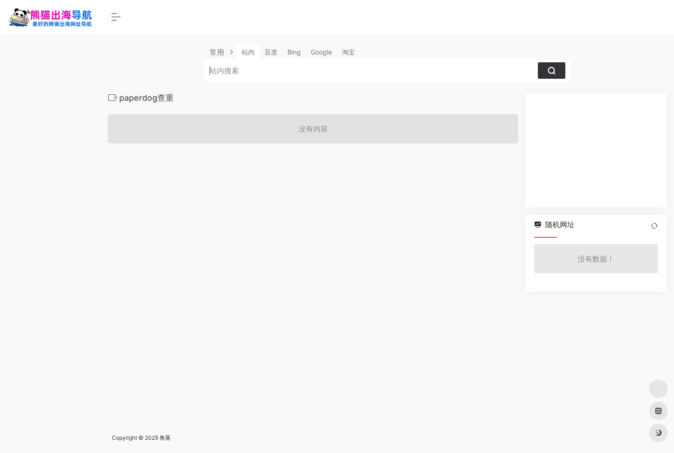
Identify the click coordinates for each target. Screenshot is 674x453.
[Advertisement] (596, 150)
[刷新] (654, 225)
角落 (165, 437)
